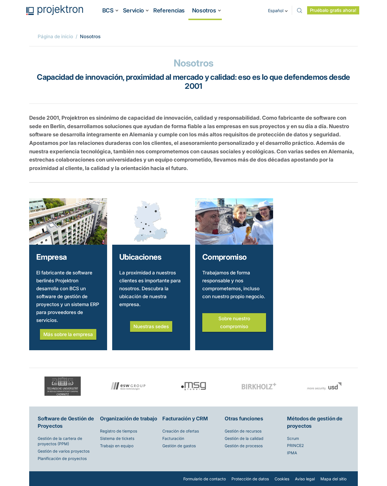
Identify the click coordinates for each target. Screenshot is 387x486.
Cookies (282, 478)
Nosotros (204, 10)
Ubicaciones (140, 257)
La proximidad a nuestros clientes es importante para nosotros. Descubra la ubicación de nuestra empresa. (150, 288)
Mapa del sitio (333, 478)
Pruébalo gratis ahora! (333, 10)
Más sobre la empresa (68, 334)
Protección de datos (250, 478)
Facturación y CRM (185, 419)
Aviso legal (305, 478)
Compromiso (224, 257)
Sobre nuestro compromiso (234, 322)
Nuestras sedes (151, 326)
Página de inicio (55, 36)
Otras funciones (244, 419)
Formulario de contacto (204, 478)
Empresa (51, 257)
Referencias (169, 10)
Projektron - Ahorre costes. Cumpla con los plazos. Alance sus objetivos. (54, 10)
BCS (108, 10)
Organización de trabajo (128, 419)
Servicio (133, 10)
